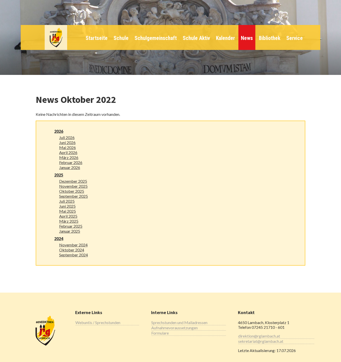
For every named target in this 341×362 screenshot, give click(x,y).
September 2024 (73, 254)
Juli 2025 (67, 201)
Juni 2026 (67, 142)
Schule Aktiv (196, 38)
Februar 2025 (70, 226)
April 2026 (68, 152)
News (247, 38)
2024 (58, 238)
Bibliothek (269, 38)
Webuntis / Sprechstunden (97, 322)
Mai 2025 (67, 211)
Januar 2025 (69, 231)
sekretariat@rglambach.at (260, 341)
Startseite (97, 38)
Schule (121, 38)
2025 (58, 175)
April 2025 (68, 216)
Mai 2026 (67, 147)
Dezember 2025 (73, 181)
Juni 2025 (67, 206)
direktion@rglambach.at (259, 336)
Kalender (225, 38)
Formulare (160, 333)
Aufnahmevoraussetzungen (174, 327)
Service (294, 38)
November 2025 (73, 186)
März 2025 (68, 221)
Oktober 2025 (71, 191)
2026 (58, 131)
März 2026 (68, 157)
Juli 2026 (67, 137)
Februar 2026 (70, 162)
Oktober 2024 (71, 249)
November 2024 (73, 244)
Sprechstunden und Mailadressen (179, 322)
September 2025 (73, 196)
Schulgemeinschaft (156, 38)
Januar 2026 (69, 167)
